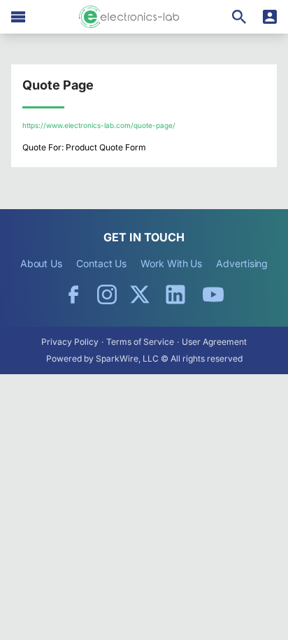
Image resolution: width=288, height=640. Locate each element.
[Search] (239, 17)
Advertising (242, 263)
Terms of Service (140, 341)
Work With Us (171, 263)
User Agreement (214, 341)
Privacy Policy (70, 341)
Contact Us (101, 263)
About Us (41, 263)
